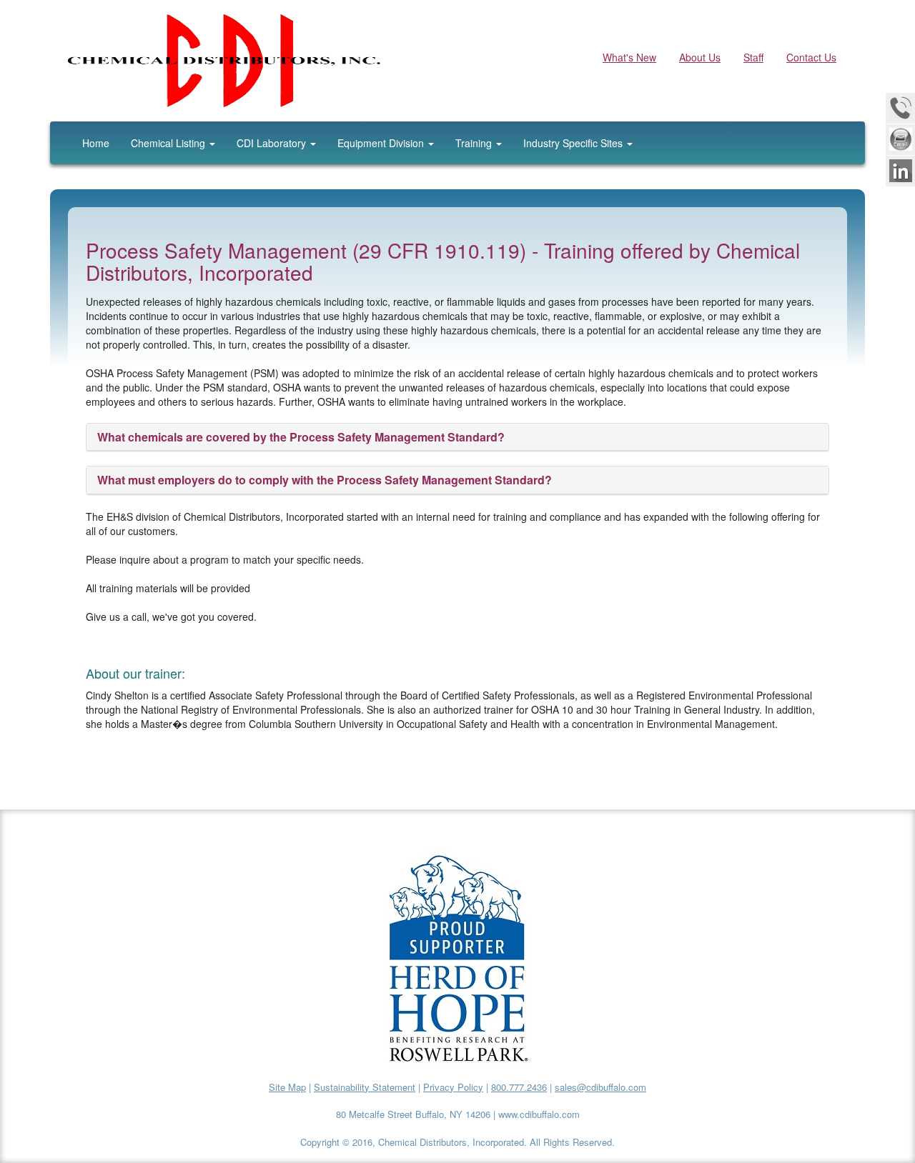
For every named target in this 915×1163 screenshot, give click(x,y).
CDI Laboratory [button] (273, 143)
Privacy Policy (453, 1087)
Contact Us (811, 57)
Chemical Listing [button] (169, 143)
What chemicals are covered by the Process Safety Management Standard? (301, 437)
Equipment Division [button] (382, 143)
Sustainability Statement (364, 1087)
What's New (629, 57)
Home (95, 143)
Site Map (287, 1087)
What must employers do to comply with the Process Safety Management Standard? (324, 479)
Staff (753, 57)
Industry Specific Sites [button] (574, 143)
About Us (700, 57)
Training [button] (475, 143)
